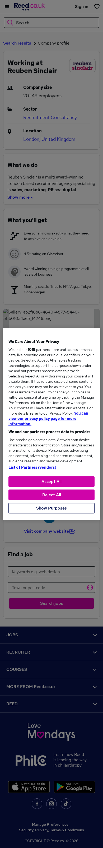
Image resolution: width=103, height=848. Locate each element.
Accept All (51, 481)
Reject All (51, 494)
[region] (52, 424)
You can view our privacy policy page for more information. (48, 418)
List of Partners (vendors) (32, 467)
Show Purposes (51, 508)
